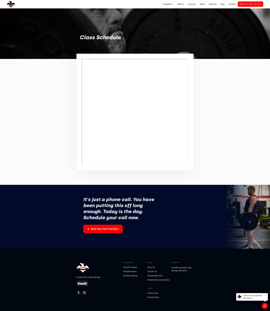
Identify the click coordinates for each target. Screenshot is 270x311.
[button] (167, 4)
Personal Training (130, 276)
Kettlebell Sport (130, 271)
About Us (213, 4)
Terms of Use (152, 293)
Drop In (181, 4)
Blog (222, 4)
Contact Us (152, 271)
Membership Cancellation (158, 280)
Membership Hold (154, 276)
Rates (202, 4)
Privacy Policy (153, 297)
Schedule (192, 4)
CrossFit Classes (130, 267)
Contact (232, 4)
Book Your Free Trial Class (250, 4)
